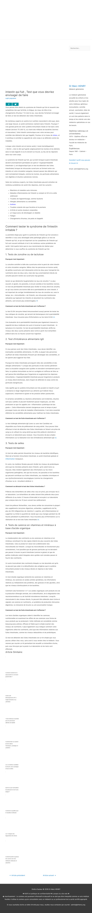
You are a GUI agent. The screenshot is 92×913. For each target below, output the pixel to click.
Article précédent (17, 875)
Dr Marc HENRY (77, 86)
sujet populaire (10, 98)
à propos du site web (60, 894)
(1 (36, 301)
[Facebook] (9, 104)
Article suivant (49, 875)
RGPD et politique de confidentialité (37, 894)
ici (54, 317)
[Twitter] (15, 104)
